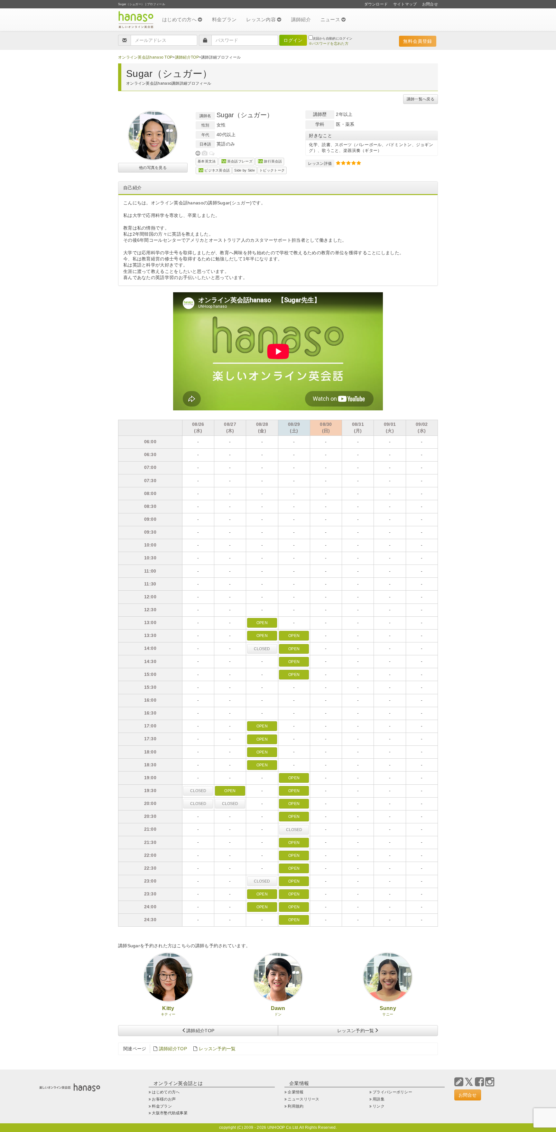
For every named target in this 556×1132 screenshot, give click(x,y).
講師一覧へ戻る (420, 99)
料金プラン (224, 19)
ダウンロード (376, 4)
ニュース (331, 19)
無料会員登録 (417, 41)
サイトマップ (405, 4)
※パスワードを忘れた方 (328, 43)
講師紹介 (301, 19)
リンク (379, 1106)
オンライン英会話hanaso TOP (145, 57)
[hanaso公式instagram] (489, 1082)
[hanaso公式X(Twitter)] (469, 1082)
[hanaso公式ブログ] (458, 1082)
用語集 (379, 1099)
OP (262, 623)
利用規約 (295, 1106)
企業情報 (295, 1092)
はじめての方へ (180, 19)
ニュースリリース (303, 1099)
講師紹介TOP (187, 57)
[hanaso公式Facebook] (479, 1082)
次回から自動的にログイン (333, 38)
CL (262, 649)
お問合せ (430, 4)
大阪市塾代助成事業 (170, 1113)
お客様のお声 (164, 1099)
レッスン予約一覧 (355, 1030)
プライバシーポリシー (392, 1092)
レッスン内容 (261, 19)
